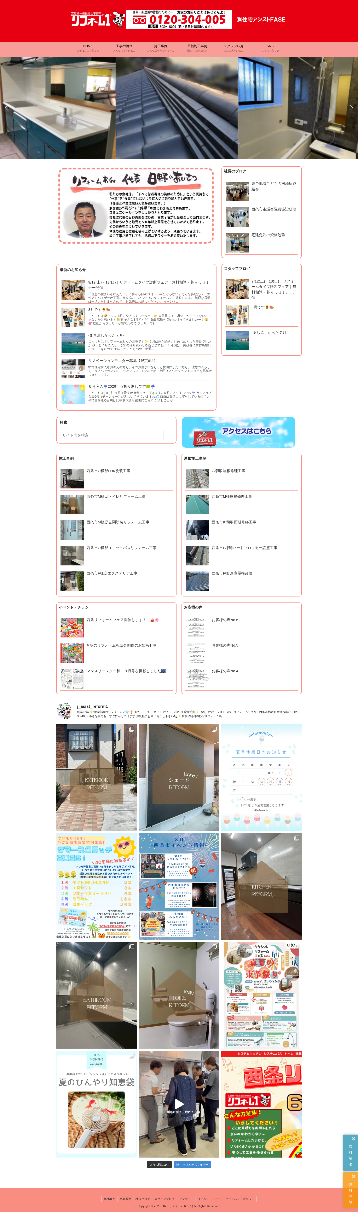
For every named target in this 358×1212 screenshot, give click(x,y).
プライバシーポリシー (239, 1199)
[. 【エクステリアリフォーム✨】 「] (96, 777)
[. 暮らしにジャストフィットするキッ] (261, 886)
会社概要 (109, 1199)
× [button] (354, 1139)
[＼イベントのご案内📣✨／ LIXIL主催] (261, 995)
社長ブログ (142, 1199)
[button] (6, 108)
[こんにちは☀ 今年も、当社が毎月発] (96, 886)
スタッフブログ (164, 1199)
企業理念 (125, 1199)
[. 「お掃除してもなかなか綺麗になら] (96, 995)
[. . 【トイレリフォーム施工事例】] (179, 995)
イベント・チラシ (209, 1199)
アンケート (186, 1199)
